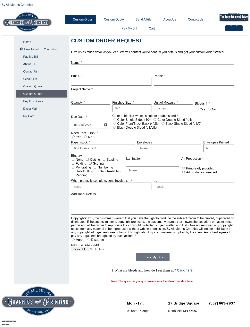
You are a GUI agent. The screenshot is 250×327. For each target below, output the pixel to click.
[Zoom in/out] (3, 321)
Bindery (76, 155)
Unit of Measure (165, 102)
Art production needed (201, 172)
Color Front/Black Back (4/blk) (138, 123)
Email (75, 76)
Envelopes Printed (216, 142)
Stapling (112, 159)
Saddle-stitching (111, 171)
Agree (80, 239)
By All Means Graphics (17, 4)
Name (75, 62)
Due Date (78, 116)
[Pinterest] (240, 28)
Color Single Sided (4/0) (134, 119)
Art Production (191, 158)
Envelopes (144, 142)
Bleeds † (201, 103)
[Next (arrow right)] (7, 324)
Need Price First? (83, 133)
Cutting (95, 159)
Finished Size (122, 102)
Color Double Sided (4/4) (174, 119)
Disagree (97, 239)
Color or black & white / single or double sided (144, 115)
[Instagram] (234, 28)
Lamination (134, 158)
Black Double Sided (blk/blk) (137, 127)
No (214, 109)
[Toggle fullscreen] (7, 321)
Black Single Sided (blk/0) (183, 123)
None (79, 159)
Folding (81, 163)
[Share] (10, 321)
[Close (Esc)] (14, 321)
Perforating (83, 167)
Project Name (81, 89)
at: (156, 180)
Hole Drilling (84, 171)
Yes (202, 109)
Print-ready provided (200, 168)
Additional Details (83, 194)
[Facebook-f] (228, 28)
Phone (159, 76)
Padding (82, 175)
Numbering (105, 167)
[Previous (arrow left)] (3, 324)
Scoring (98, 163)
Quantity (77, 102)
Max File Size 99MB (85, 245)
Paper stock (79, 142)
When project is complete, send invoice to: (100, 180)
